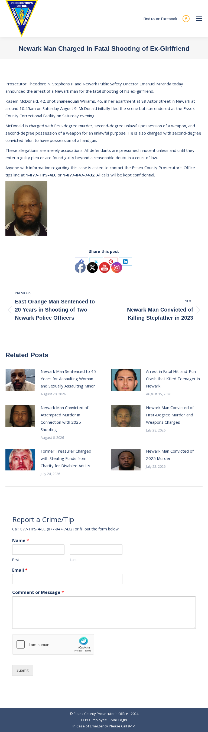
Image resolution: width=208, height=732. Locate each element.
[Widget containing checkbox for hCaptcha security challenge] (53, 644)
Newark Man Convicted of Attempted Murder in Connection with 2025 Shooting (64, 418)
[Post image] (20, 380)
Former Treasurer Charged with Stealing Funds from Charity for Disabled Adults (66, 458)
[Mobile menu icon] (199, 18)
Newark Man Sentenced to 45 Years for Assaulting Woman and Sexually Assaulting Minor (68, 379)
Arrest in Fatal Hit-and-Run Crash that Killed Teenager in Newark (173, 379)
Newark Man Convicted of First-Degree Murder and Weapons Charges (170, 415)
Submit (23, 670)
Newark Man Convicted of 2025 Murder (170, 454)
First (15, 559)
